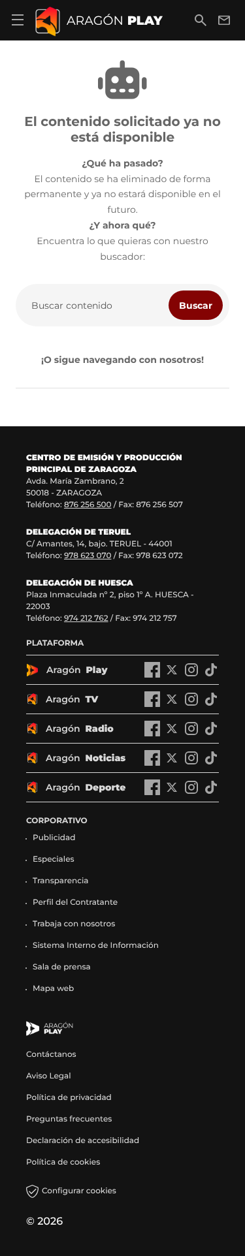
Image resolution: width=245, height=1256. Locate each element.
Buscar (195, 305)
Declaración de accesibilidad (83, 1141)
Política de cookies (63, 1162)
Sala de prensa (62, 967)
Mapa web (53, 989)
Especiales (53, 859)
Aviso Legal (48, 1076)
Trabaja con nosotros (74, 924)
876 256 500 (88, 505)
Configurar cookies (79, 1191)
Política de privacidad (69, 1098)
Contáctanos (51, 1055)
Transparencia (61, 881)
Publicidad (54, 838)
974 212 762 (86, 618)
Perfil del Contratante (75, 902)
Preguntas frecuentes (69, 1119)
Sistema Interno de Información (96, 945)
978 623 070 (87, 556)
